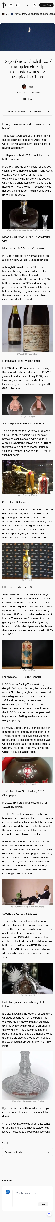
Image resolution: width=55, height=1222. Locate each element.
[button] (10, 5)
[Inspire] (4, 1143)
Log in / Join (46, 5)
